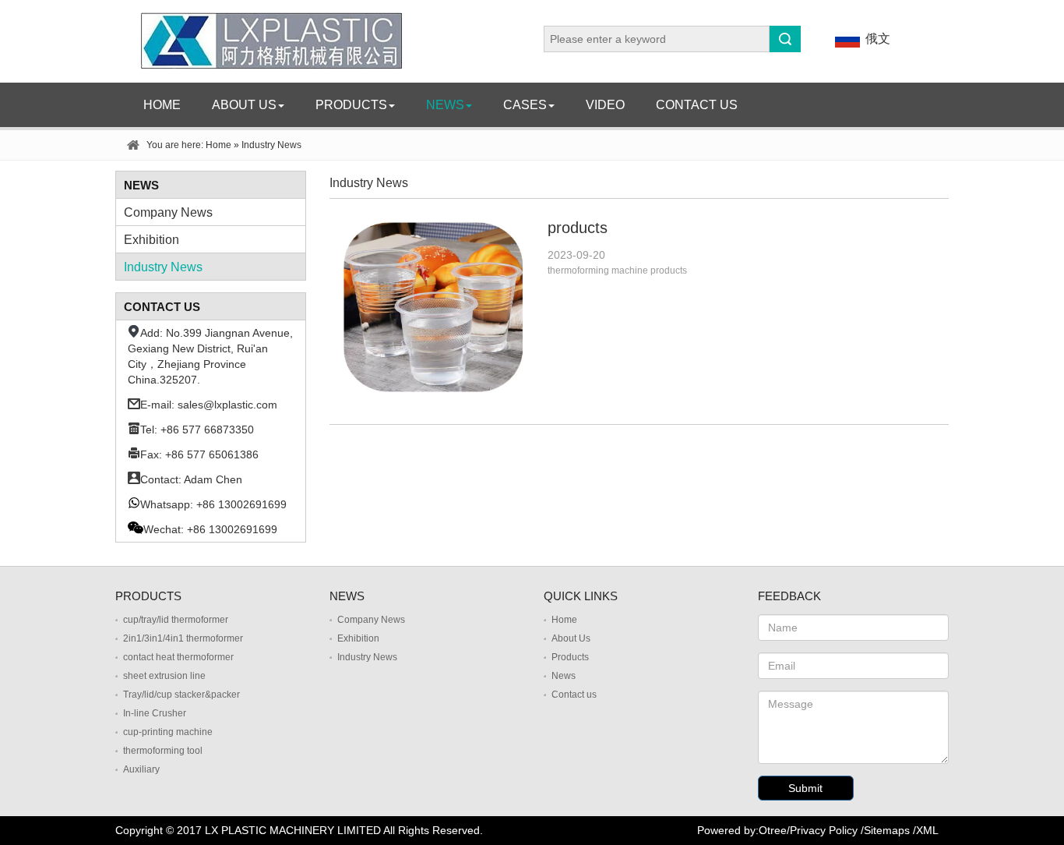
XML (927, 830)
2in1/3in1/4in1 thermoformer (183, 638)
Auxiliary (141, 769)
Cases (525, 104)
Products (351, 104)
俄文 (877, 38)
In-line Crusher (154, 713)
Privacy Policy (824, 830)
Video (605, 104)
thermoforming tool (163, 750)
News (445, 104)
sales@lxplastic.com (227, 404)
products (578, 227)
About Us (244, 104)
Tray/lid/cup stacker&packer (181, 694)
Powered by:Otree (742, 830)
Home (162, 104)
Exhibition (151, 239)
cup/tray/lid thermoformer (175, 619)
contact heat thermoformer (178, 657)
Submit (805, 788)
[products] (432, 211)
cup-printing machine (168, 732)
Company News (168, 212)
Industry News (163, 267)
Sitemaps (887, 830)
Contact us (697, 104)
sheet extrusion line (164, 675)
